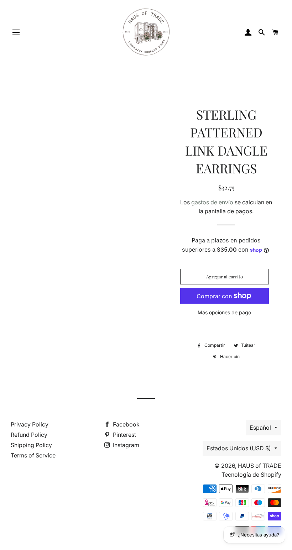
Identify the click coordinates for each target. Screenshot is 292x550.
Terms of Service (33, 455)
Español (260, 427)
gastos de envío (212, 202)
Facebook (125, 424)
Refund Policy (29, 434)
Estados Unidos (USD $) (239, 448)
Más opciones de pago (224, 312)
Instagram (125, 445)
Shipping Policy (31, 445)
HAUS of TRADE (259, 465)
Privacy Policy (29, 424)
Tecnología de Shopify (251, 474)
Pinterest (123, 434)
